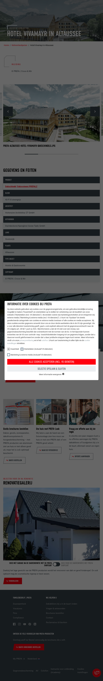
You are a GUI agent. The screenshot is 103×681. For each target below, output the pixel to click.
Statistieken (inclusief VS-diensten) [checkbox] (38, 349)
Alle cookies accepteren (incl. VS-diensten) (51, 362)
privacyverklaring (27, 340)
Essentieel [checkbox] (15, 349)
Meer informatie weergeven (50, 374)
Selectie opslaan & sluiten (52, 369)
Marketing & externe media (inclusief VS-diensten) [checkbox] (31, 355)
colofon (45, 340)
